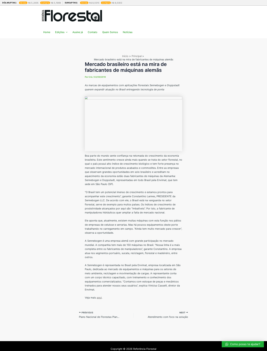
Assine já (77, 32)
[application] (66, 32)
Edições (59, 32)
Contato (92, 32)
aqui (99, 297)
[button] (243, 344)
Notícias (127, 32)
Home (46, 32)
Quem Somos (110, 32)
